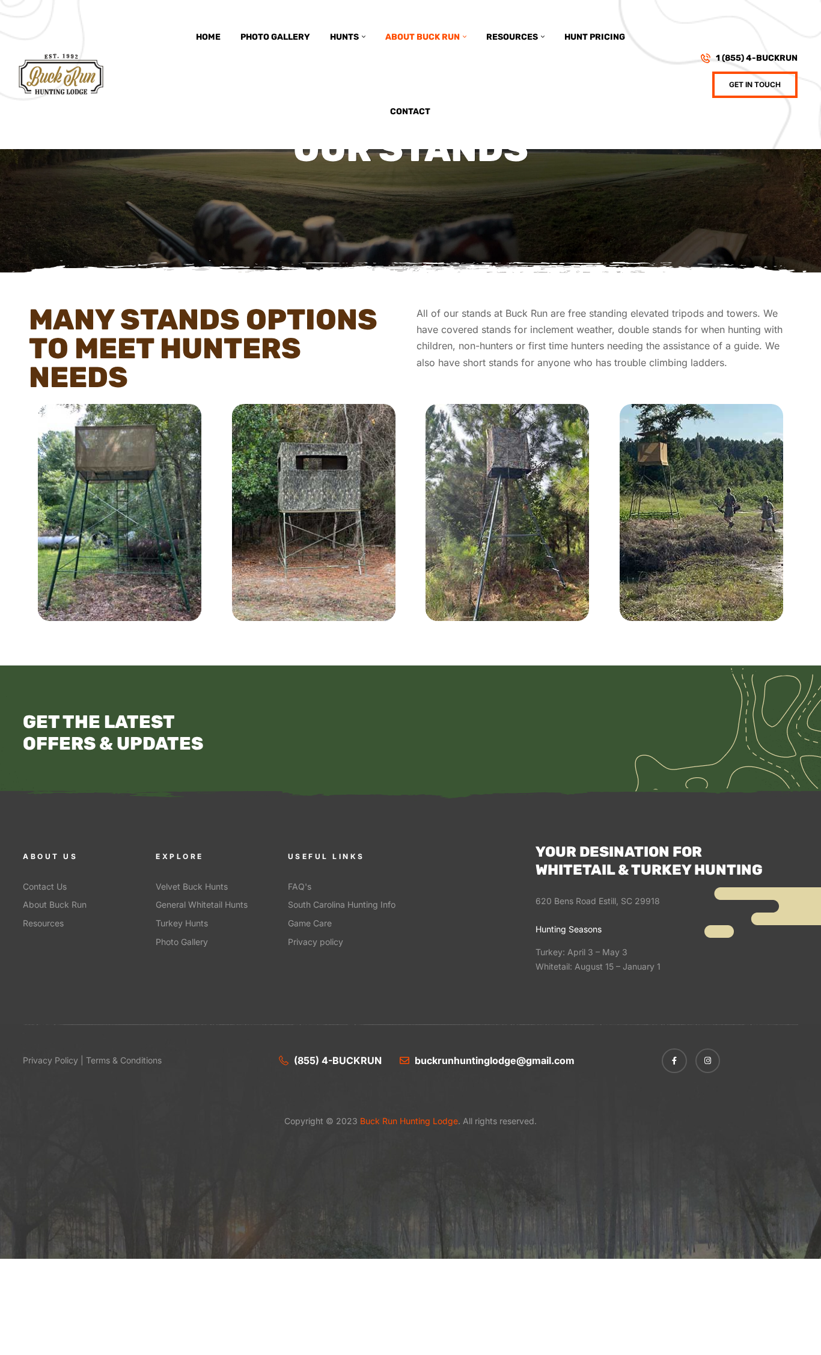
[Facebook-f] (674, 1061)
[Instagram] (708, 1061)
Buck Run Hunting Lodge (408, 1121)
